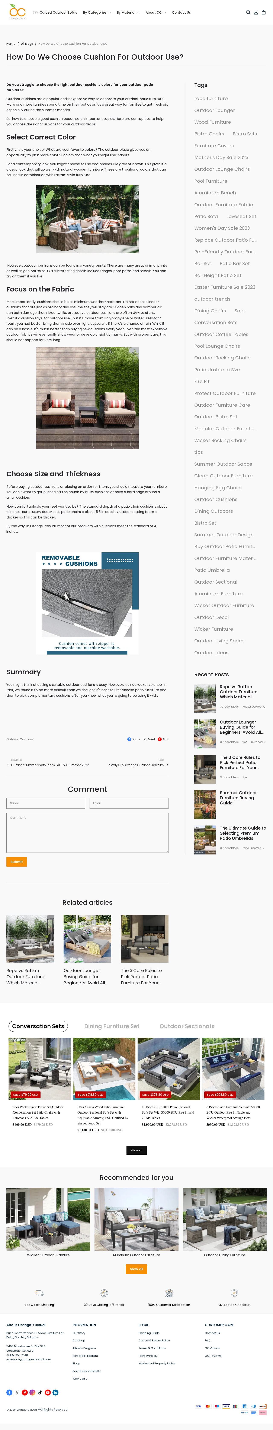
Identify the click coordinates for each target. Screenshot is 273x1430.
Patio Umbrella (212, 570)
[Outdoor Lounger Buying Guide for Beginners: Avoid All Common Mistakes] (87, 938)
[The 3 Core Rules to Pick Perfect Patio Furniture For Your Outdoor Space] (144, 938)
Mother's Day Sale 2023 (221, 157)
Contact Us (212, 1333)
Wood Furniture (212, 122)
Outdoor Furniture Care (222, 405)
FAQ (207, 1340)
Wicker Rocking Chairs (220, 440)
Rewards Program (85, 1356)
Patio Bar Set (235, 263)
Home (10, 44)
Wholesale (80, 1379)
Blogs (76, 1363)
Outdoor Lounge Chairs (222, 169)
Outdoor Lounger (214, 110)
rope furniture (211, 98)
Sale (240, 310)
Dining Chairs (210, 310)
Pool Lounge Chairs (217, 346)
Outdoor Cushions (19, 739)
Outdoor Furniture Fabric (223, 204)
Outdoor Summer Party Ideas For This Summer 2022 (50, 765)
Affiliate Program (84, 1348)
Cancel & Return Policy (154, 1340)
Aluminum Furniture (218, 593)
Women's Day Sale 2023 (222, 228)
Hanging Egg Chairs (218, 487)
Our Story (79, 1333)
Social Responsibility (87, 1371)
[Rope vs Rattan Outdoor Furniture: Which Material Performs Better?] (30, 938)
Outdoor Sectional (215, 582)
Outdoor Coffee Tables (221, 334)
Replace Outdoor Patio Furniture (226, 240)
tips (198, 452)
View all (136, 1150)
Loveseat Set (241, 216)
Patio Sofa (206, 216)
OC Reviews (213, 1356)
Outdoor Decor (211, 617)
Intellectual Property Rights (157, 1363)
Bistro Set (205, 523)
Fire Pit (202, 381)
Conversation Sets (215, 322)
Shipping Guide (149, 1333)
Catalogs (79, 1340)
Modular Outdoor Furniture (226, 428)
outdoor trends (212, 299)
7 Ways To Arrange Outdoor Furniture (136, 765)
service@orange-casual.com (30, 1359)
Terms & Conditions (152, 1348)
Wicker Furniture (213, 629)
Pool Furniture (210, 181)
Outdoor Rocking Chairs (222, 358)
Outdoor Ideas (211, 652)
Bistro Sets (245, 134)
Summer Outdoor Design (224, 534)
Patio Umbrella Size (217, 369)
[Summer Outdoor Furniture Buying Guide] (205, 804)
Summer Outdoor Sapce (223, 464)
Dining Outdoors (213, 511)
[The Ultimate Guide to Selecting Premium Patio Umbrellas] (205, 840)
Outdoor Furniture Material (226, 558)
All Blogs (27, 44)
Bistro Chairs (209, 134)
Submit (16, 861)
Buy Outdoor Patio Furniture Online (226, 546)
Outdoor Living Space (219, 640)
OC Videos (212, 1348)
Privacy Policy (148, 1356)
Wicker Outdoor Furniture (224, 605)
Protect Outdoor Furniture (225, 393)
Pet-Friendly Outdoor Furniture (226, 251)
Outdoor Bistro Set (215, 416)
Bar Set (202, 263)
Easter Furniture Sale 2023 (224, 287)
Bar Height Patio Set (217, 275)
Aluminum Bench (215, 193)
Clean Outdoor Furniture (223, 475)
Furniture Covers (214, 145)
